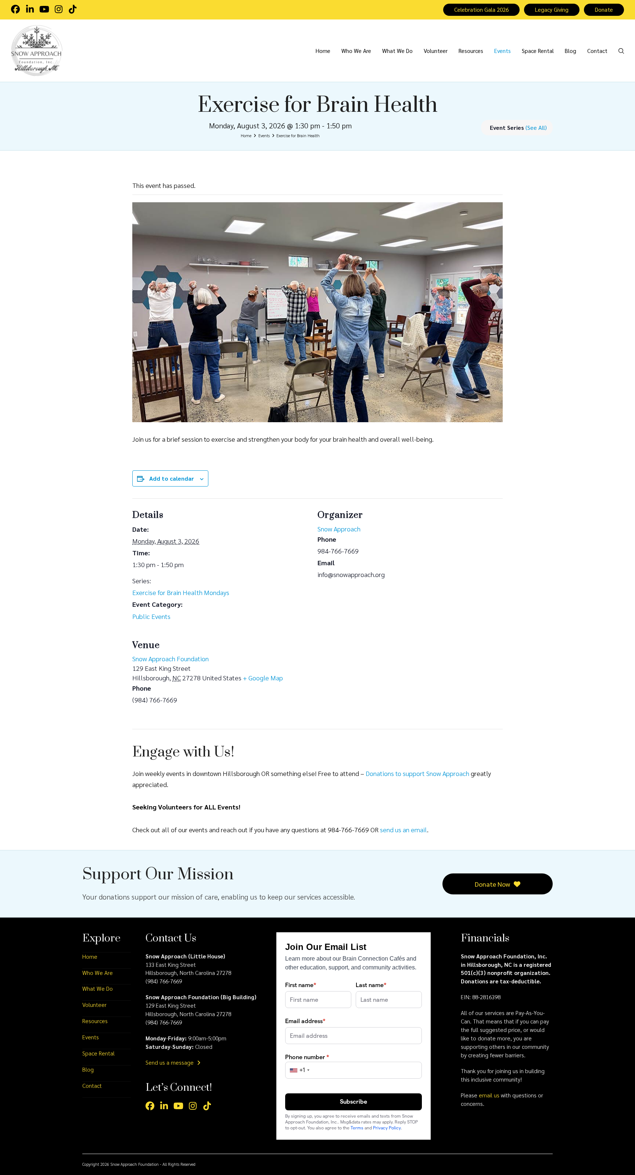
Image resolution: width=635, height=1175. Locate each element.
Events (90, 1037)
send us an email (403, 829)
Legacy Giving (551, 9)
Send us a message (170, 1062)
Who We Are (97, 972)
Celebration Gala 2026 (481, 9)
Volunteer (94, 1004)
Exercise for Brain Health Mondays (180, 592)
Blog (88, 1069)
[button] (621, 50)
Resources (95, 1021)
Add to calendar (171, 478)
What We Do (97, 988)
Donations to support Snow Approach (417, 773)
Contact (92, 1085)
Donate (604, 9)
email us (489, 1095)
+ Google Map (263, 677)
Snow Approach (339, 528)
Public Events (151, 616)
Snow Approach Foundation (170, 658)
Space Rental (98, 1053)
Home (89, 956)
